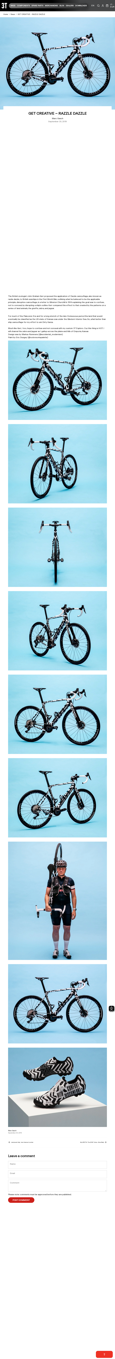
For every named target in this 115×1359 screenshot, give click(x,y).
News (13, 14)
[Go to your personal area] (102, 5)
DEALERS (70, 6)
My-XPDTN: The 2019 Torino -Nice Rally (92, 1142)
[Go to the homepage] (4, 7)
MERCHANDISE (51, 6)
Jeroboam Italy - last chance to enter (22, 1142)
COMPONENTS (23, 6)
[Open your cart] (107, 5)
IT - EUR (112, 5)
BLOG (62, 6)
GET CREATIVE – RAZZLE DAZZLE (31, 14)
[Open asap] (104, 1354)
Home (5, 14)
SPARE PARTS (37, 6)
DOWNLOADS (81, 6)
